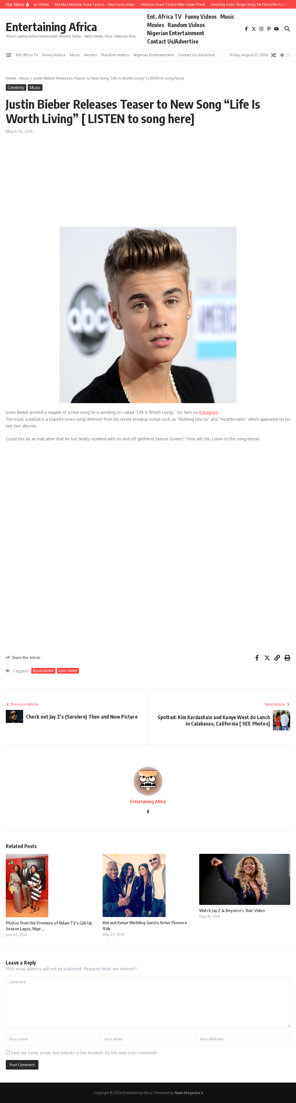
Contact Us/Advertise (173, 41)
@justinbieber (43, 670)
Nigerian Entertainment (175, 32)
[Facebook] (148, 812)
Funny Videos (201, 16)
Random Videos (186, 24)
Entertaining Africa (51, 26)
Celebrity (16, 87)
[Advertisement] (148, 177)
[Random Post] (273, 55)
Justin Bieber (67, 670)
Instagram (208, 412)
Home (11, 78)
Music (227, 16)
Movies (155, 24)
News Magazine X (189, 1093)
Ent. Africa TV (164, 16)
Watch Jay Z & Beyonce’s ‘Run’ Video (232, 910)
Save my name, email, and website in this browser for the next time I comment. (84, 1052)
